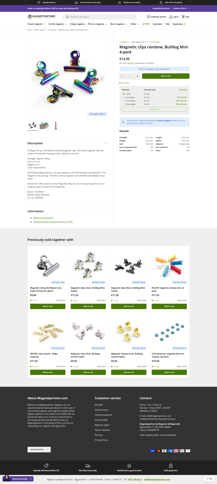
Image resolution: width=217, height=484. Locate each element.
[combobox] (100, 17)
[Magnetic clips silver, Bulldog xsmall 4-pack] (88, 332)
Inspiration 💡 (179, 24)
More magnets (117, 24)
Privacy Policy (101, 440)
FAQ (167, 24)
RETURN (99, 404)
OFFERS (146, 24)
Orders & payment (103, 415)
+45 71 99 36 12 (134, 479)
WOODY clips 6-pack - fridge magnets (44, 355)
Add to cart (166, 76)
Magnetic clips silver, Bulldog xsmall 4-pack (85, 355)
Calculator (157, 24)
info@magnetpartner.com (157, 479)
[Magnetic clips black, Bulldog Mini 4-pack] (128, 266)
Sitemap (99, 435)
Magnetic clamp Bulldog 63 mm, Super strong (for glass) (46, 289)
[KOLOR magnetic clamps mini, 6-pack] (169, 266)
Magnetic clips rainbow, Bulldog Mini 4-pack (74, 30)
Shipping (131, 63)
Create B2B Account (161, 8)
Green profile (101, 420)
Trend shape (51, 30)
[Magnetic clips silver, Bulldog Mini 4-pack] (88, 266)
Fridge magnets (77, 24)
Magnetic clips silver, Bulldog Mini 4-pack (88, 289)
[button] (186, 16)
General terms (101, 409)
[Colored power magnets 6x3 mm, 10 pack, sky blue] (169, 332)
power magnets (164, 120)
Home (30, 30)
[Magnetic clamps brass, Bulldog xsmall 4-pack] (128, 332)
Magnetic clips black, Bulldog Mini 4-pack (128, 289)
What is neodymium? (43, 217)
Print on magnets (96, 24)
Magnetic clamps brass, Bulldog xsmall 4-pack (127, 355)
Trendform (123, 42)
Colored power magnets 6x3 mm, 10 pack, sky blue (168, 355)
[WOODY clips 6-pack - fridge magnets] (47, 332)
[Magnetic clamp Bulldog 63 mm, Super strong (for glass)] (47, 266)
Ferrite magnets (56, 24)
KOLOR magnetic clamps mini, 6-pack (168, 289)
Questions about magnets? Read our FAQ (53, 221)
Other (133, 24)
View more (154, 109)
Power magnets (35, 24)
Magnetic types (102, 425)
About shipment (102, 430)
